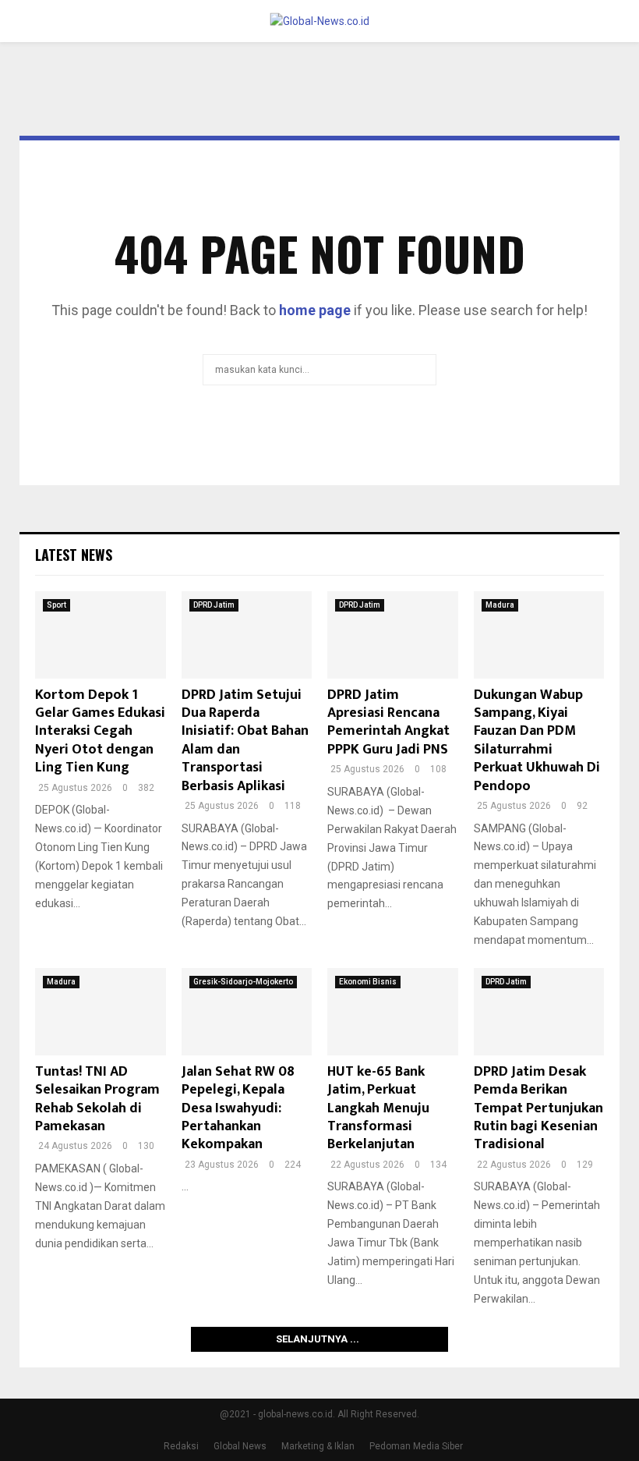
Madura (499, 605)
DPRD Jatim (214, 605)
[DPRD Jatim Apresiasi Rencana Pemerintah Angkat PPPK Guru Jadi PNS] (392, 635)
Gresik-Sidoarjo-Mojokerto (243, 981)
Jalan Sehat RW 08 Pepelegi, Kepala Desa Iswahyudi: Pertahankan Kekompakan (238, 1108)
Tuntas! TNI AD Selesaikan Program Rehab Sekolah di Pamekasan (97, 1099)
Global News (240, 1446)
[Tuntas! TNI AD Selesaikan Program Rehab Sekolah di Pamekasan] (100, 1011)
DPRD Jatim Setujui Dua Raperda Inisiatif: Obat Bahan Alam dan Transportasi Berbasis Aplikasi (245, 740)
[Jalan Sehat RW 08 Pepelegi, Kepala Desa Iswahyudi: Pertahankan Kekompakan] (247, 1011)
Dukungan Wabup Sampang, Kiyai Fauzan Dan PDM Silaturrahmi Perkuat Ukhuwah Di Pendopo (537, 740)
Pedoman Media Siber (416, 1446)
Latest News (73, 554)
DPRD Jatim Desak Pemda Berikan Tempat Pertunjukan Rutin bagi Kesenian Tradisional (538, 1108)
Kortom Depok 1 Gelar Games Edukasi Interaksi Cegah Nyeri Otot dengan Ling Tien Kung (100, 731)
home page (315, 310)
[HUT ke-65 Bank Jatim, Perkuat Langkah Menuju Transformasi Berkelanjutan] (392, 1011)
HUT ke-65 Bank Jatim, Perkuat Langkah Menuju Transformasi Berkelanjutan (378, 1108)
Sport (56, 605)
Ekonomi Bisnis (368, 981)
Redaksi (181, 1446)
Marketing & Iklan (318, 1446)
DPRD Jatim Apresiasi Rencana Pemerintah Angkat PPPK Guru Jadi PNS (388, 722)
